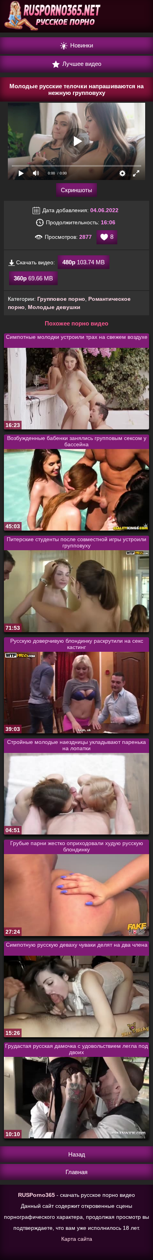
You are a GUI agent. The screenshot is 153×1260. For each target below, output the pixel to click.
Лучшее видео (81, 63)
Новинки (81, 45)
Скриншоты (76, 190)
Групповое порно (61, 299)
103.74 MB (83, 262)
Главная (76, 1172)
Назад (76, 1154)
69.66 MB (33, 278)
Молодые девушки (54, 307)
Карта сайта (76, 1239)
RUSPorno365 (36, 1195)
